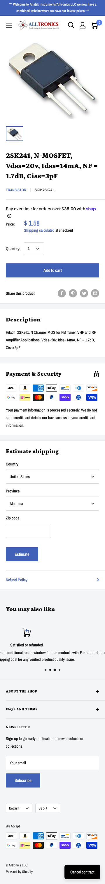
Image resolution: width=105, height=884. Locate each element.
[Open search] (71, 25)
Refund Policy (16, 579)
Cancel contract (82, 872)
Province (13, 491)
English (14, 808)
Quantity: (13, 248)
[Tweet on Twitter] (84, 293)
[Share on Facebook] (62, 293)
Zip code (12, 518)
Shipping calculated (39, 230)
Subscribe (23, 780)
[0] (94, 25)
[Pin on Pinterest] (73, 293)
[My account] (82, 25)
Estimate (22, 554)
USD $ (42, 808)
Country (12, 464)
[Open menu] (9, 25)
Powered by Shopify (19, 871)
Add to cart (52, 270)
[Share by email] (95, 293)
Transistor (16, 189)
